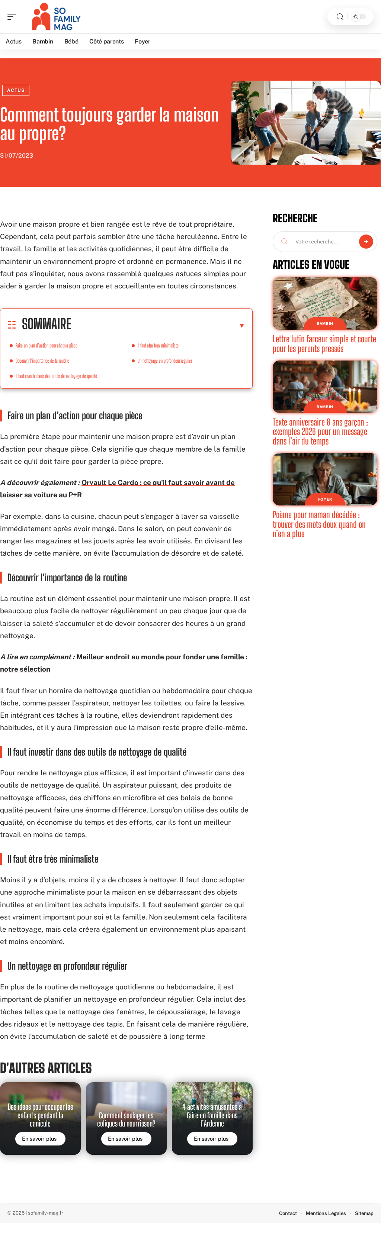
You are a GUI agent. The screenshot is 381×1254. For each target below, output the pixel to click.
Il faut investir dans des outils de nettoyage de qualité (56, 376)
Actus (16, 90)
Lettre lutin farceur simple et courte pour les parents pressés (324, 343)
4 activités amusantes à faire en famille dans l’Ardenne (212, 1115)
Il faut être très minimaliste (158, 345)
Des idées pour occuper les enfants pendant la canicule (40, 1115)
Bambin (325, 323)
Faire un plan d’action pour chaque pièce (46, 345)
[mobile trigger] (13, 16)
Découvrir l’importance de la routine (42, 361)
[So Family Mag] (53, 16)
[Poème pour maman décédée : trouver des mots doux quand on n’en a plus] (325, 479)
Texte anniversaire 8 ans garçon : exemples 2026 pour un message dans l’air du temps (320, 431)
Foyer (325, 499)
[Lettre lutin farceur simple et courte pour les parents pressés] (325, 303)
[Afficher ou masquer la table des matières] (158, 325)
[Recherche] (340, 17)
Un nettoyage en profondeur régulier (165, 361)
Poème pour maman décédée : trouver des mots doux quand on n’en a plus (319, 524)
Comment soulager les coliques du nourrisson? (126, 1119)
